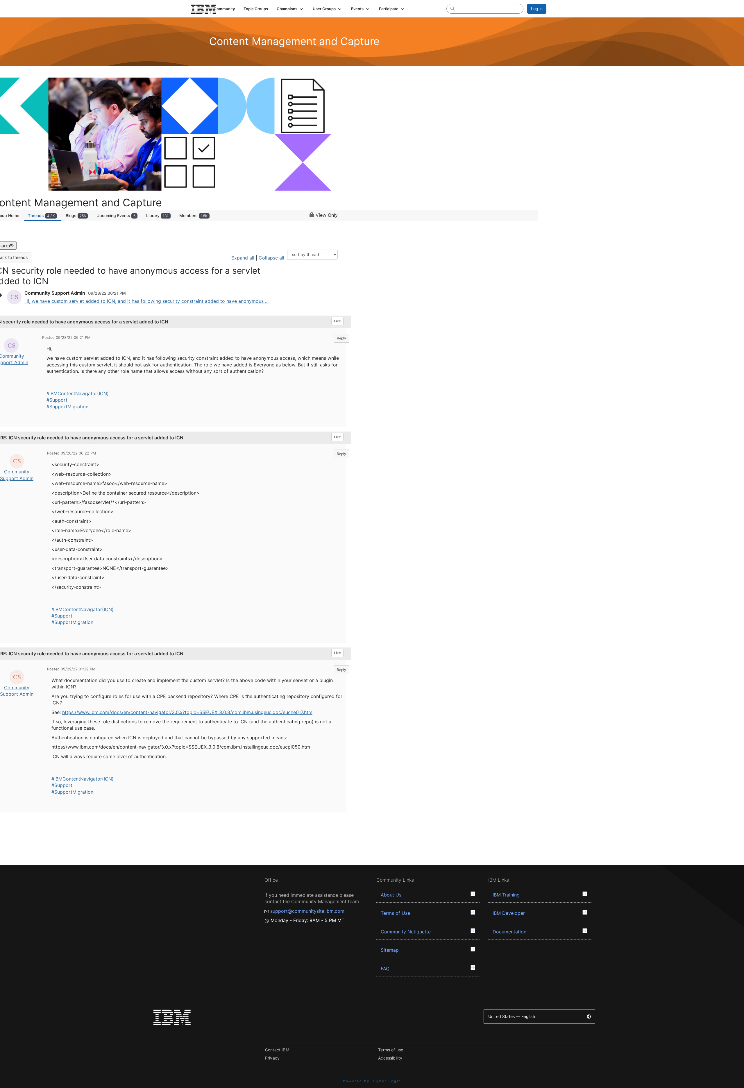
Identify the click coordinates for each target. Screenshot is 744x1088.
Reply (341, 338)
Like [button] (337, 321)
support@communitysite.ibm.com (307, 911)
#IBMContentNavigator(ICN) (77, 393)
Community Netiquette (406, 932)
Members (193, 215)
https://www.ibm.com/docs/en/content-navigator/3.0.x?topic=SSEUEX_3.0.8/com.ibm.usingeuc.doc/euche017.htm (187, 712)
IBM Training (506, 895)
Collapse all (271, 258)
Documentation (509, 932)
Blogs (76, 215)
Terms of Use (395, 913)
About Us (391, 895)
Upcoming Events (115, 215)
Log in (537, 8)
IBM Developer (509, 913)
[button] (290, 8)
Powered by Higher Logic (372, 1081)
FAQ (385, 968)
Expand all (242, 258)
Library (157, 215)
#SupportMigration (67, 406)
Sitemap (390, 950)
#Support (56, 400)
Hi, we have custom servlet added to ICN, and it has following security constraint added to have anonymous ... (146, 301)
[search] (452, 8)
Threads (41, 215)
